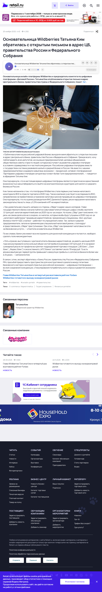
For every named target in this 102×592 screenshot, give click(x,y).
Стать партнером (81, 462)
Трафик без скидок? (82, 523)
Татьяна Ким (22, 304)
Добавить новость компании (16, 523)
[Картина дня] (84, 5)
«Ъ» (84, 82)
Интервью (13, 462)
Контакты (50, 560)
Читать (13, 450)
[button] (18, 450)
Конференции (36, 466)
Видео (76, 466)
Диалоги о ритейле (82, 454)
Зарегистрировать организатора (60, 519)
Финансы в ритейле (63, 286)
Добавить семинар (38, 527)
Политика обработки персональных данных (27, 554)
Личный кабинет (62, 479)
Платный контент (16, 498)
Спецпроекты (81, 450)
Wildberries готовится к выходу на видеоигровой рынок (30, 278)
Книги (77, 510)
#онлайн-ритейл (28, 282)
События (36, 450)
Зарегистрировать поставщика (17, 516)
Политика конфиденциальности (22, 550)
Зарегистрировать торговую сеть (82, 485)
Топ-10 (77, 519)
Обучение (58, 450)
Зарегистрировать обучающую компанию (38, 520)
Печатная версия (16, 494)
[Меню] (98, 5)
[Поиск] (91, 5)
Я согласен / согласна (74, 582)
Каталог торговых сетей (38, 491)
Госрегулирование (43, 286)
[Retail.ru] (20, 5)
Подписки (57, 488)
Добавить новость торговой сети (81, 491)
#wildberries (14, 282)
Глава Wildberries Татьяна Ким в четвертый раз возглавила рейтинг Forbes (40, 275)
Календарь (35, 454)
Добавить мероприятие (58, 525)
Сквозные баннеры (17, 490)
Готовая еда (79, 458)
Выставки (35, 462)
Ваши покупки (58, 484)
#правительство (43, 282)
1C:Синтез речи (91, 70)
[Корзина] (55, 5)
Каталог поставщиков (40, 497)
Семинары (57, 454)
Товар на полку (15, 502)
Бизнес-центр (38, 479)
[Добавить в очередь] (91, 62)
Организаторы (37, 458)
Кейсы (11, 466)
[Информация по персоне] (8, 310)
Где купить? (79, 527)
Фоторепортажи (15, 470)
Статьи (12, 454)
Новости (12, 458)
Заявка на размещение (14, 485)
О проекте (16, 560)
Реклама (14, 479)
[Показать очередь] (95, 62)
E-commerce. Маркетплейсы (21, 286)
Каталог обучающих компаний (61, 459)
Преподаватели (59, 465)
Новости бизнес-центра (38, 485)
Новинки (77, 515)
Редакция (33, 560)
